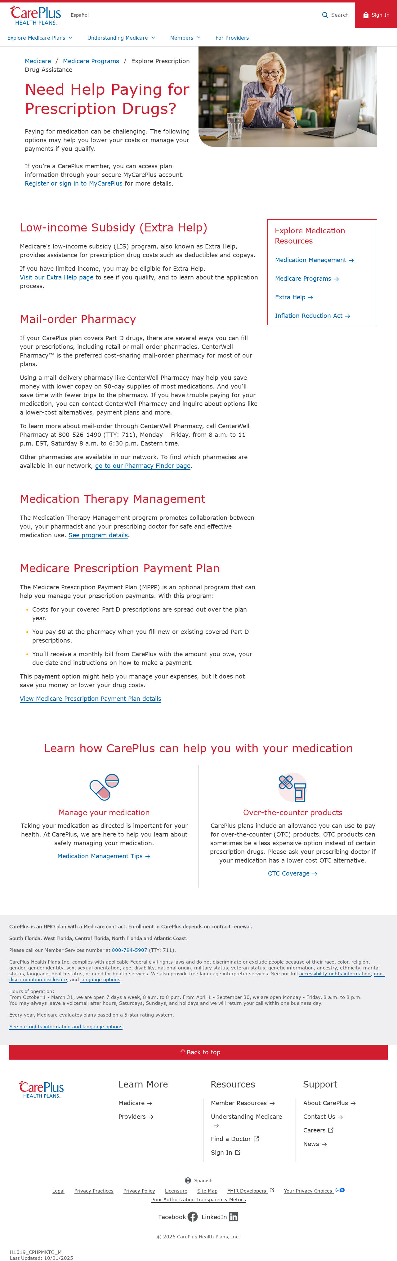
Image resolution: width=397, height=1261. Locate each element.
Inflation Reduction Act (310, 315)
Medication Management (311, 259)
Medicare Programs (304, 278)
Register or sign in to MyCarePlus (74, 183)
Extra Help (291, 297)
